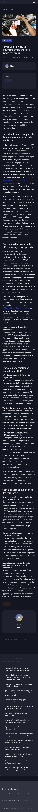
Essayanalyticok (10, 789)
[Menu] (34, 1)
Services (11, 10)
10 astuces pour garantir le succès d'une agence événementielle (19, 707)
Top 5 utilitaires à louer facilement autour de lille (17, 714)
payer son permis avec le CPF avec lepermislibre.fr (17, 180)
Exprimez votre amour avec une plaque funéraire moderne (18, 685)
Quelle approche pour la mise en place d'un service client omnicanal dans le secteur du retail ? (18, 693)
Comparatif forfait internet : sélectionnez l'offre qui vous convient (19, 741)
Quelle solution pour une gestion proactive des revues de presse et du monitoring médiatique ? (17, 677)
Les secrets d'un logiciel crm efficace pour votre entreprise (17, 748)
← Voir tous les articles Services (14, 640)
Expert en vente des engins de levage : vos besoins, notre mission (18, 755)
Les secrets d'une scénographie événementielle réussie (15, 701)
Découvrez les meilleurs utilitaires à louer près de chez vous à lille (17, 721)
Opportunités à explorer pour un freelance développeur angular (16, 769)
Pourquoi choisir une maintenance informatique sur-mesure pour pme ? (18, 669)
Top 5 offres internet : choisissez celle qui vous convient (18, 728)
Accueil (4, 10)
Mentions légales (14, 800)
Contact (25, 800)
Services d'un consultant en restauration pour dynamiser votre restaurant (19, 735)
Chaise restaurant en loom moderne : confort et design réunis (18, 762)
